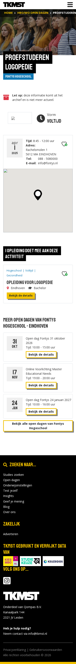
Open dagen (11, 480)
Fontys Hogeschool (18, 76)
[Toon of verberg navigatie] (69, 4)
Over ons (9, 512)
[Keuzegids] (53, 561)
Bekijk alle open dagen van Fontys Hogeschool (38, 426)
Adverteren (10, 534)
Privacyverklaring (14, 650)
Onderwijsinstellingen (17, 485)
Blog (6, 507)
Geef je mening (13, 501)
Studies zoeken (13, 475)
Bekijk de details (21, 295)
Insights (8, 496)
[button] (38, 195)
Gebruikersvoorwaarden (45, 650)
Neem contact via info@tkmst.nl (25, 634)
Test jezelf (10, 491)
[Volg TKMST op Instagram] (7, 583)
